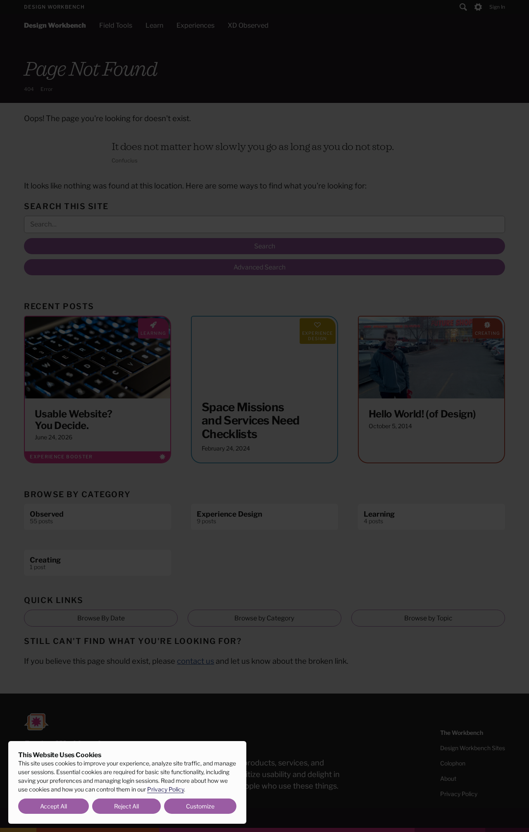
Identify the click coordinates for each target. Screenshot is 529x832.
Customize (200, 806)
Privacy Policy (165, 789)
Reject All (126, 806)
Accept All (53, 806)
